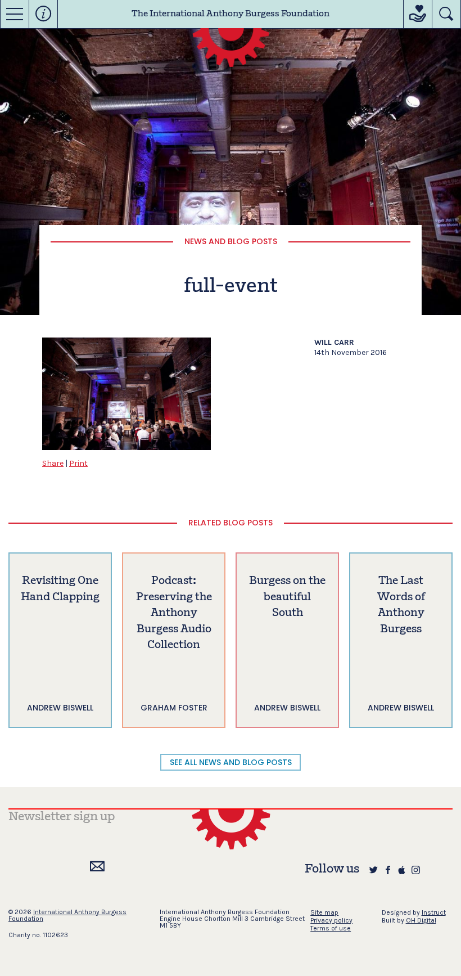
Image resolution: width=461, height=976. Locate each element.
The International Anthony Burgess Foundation (230, 14)
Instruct (434, 912)
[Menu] (15, 14)
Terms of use (330, 928)
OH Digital (421, 920)
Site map (324, 912)
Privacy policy (331, 920)
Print (78, 463)
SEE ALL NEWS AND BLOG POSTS (231, 762)
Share (53, 463)
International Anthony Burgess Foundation (67, 915)
